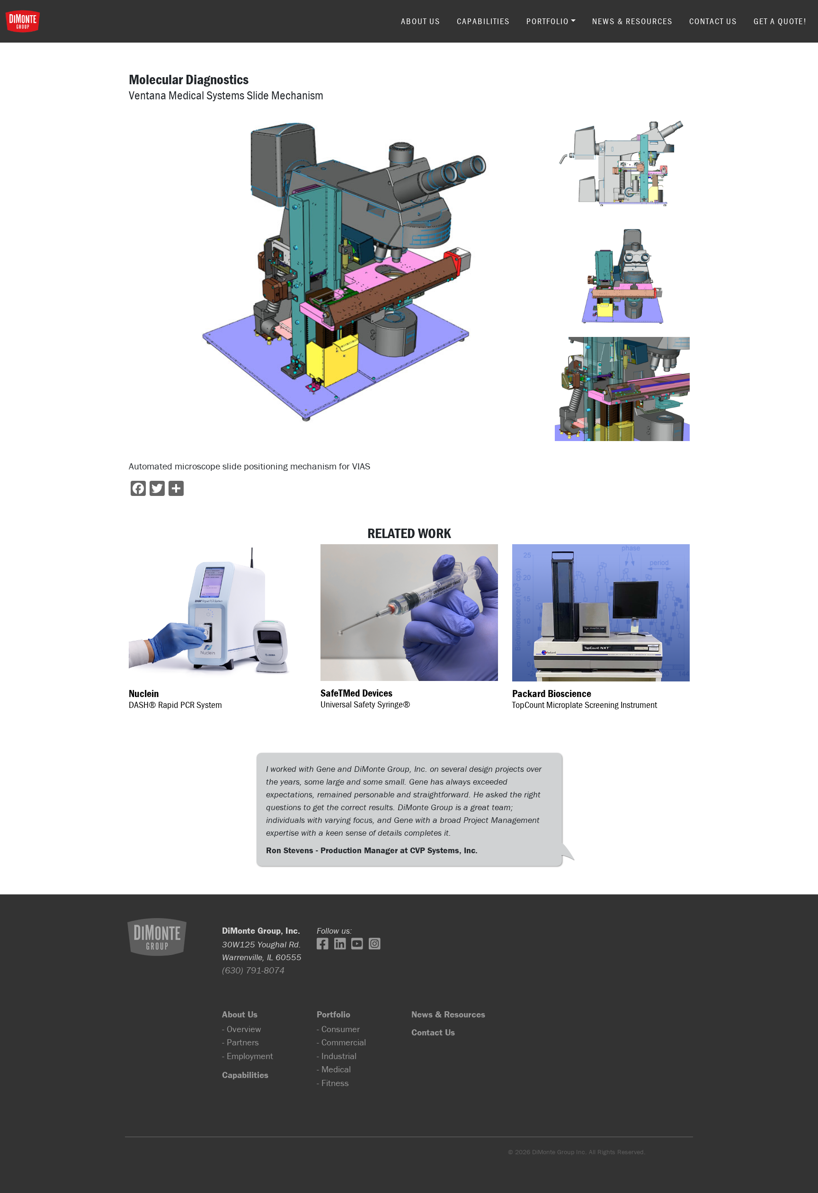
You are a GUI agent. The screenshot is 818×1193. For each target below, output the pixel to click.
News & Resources (632, 21)
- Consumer (338, 1028)
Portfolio (547, 21)
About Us (420, 21)
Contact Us (713, 21)
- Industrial (336, 1055)
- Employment (247, 1055)
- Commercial (341, 1042)
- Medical (334, 1069)
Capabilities (483, 21)
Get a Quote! (780, 21)
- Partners (240, 1042)
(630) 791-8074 (253, 970)
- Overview (241, 1028)
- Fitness (333, 1082)
